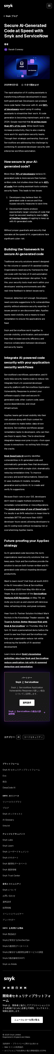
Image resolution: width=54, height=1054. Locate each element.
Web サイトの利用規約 (13, 1047)
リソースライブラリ (12, 801)
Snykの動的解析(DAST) (14, 958)
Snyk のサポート (10, 857)
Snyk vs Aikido (10, 964)
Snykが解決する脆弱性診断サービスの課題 (23, 952)
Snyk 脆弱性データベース (15, 863)
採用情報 (7, 907)
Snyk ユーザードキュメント (16, 851)
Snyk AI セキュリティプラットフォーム (21, 769)
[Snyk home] (8, 5)
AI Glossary (8, 819)
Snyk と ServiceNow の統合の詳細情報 (25, 712)
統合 (5, 781)
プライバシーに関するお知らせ (25, 1043)
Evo (4, 775)
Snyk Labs (8, 840)
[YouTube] (8, 987)
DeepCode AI (9, 787)
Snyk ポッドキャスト (13, 813)
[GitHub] (16, 987)
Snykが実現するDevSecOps (16, 940)
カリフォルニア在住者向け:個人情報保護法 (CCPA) (25, 1050)
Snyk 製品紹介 (9, 934)
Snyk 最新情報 (9, 869)
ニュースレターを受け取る (27, 1019)
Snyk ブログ (12, 16)
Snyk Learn (8, 845)
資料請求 (27, 702)
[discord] (25, 987)
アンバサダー (9, 919)
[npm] (21, 987)
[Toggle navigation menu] (49, 5)
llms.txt (6, 825)
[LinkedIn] (12, 987)
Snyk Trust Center (11, 875)
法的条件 (6, 1043)
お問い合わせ (9, 895)
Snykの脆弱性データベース (15, 946)
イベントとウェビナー (13, 913)
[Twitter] (4, 987)
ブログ (6, 807)
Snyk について (9, 889)
